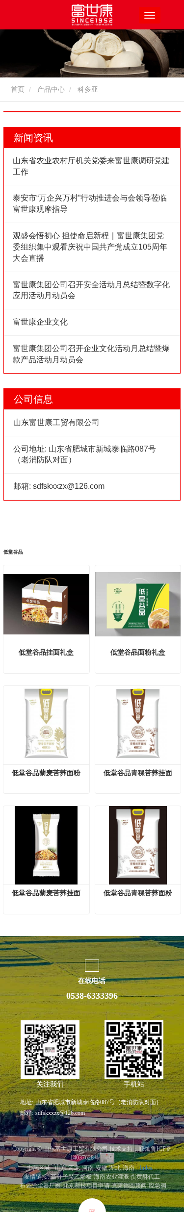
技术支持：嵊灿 (130, 1148)
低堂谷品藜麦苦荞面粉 (46, 773)
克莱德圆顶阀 (129, 1185)
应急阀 (157, 1185)
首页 (17, 89)
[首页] (92, 14)
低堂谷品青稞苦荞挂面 (138, 773)
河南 (88, 1167)
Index (146, 1167)
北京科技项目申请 (86, 1185)
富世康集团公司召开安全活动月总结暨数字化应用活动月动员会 (91, 290)
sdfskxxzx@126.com (60, 1113)
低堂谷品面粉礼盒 (137, 652)
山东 (61, 1167)
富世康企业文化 (40, 322)
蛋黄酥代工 (145, 1176)
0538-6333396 (92, 996)
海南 (128, 1167)
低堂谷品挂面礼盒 (46, 652)
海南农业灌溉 (111, 1176)
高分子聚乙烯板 (71, 1176)
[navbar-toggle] (149, 15)
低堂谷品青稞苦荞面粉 (138, 893)
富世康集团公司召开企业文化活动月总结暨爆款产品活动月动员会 (91, 354)
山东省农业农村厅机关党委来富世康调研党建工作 (91, 166)
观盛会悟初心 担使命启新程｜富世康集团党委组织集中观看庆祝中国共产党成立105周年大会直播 (90, 246)
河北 (74, 1167)
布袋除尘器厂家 (40, 1185)
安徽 (101, 1167)
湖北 (115, 1167)
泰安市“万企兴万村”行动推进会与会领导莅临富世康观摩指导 (90, 203)
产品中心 (51, 89)
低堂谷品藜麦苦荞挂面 (46, 893)
